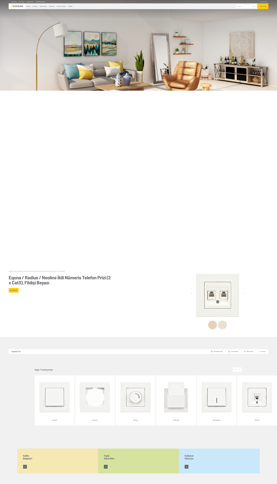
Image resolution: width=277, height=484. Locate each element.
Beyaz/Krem (30, 271)
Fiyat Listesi (22, 1)
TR (261, 1)
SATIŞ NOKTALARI (218, 351)
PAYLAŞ (263, 351)
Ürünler (15, 271)
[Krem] (222, 325)
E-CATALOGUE (234, 351)
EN (264, 1)
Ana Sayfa (11, 271)
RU (266, 1)
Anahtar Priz (20, 271)
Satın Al (14, 290)
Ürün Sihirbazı (14, 1)
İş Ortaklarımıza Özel (40, 1)
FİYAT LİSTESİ (249, 351)
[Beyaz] (212, 325)
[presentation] (191, 293)
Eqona (25, 271)
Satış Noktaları (30, 1)
